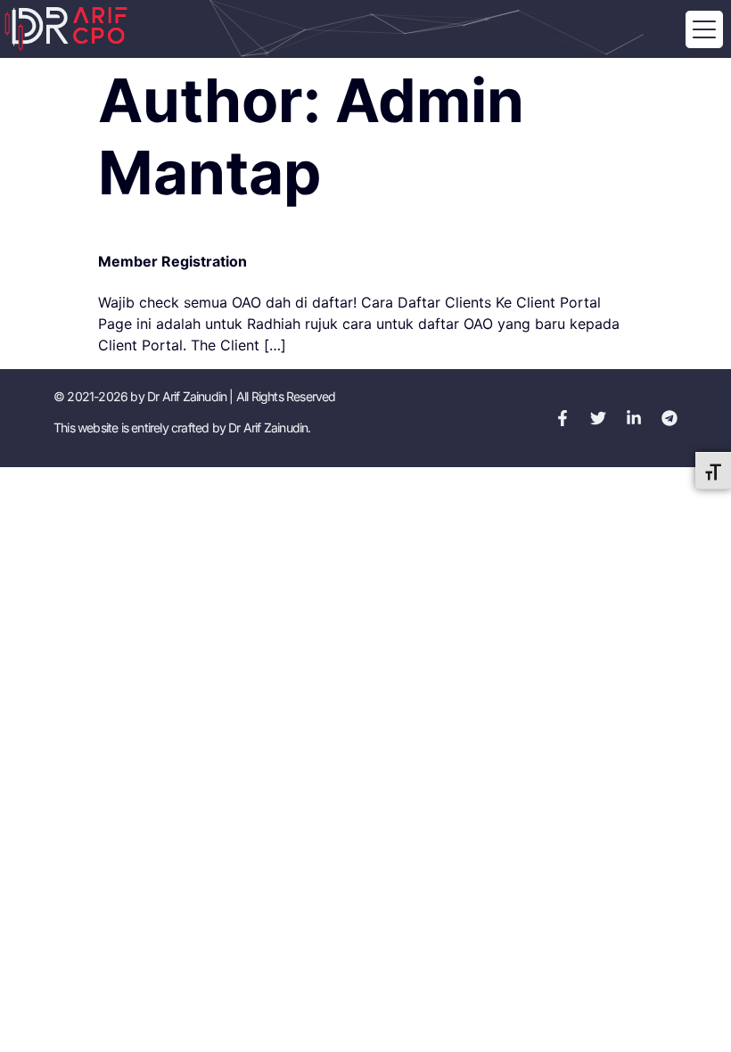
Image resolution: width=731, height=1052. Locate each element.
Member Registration (172, 261)
